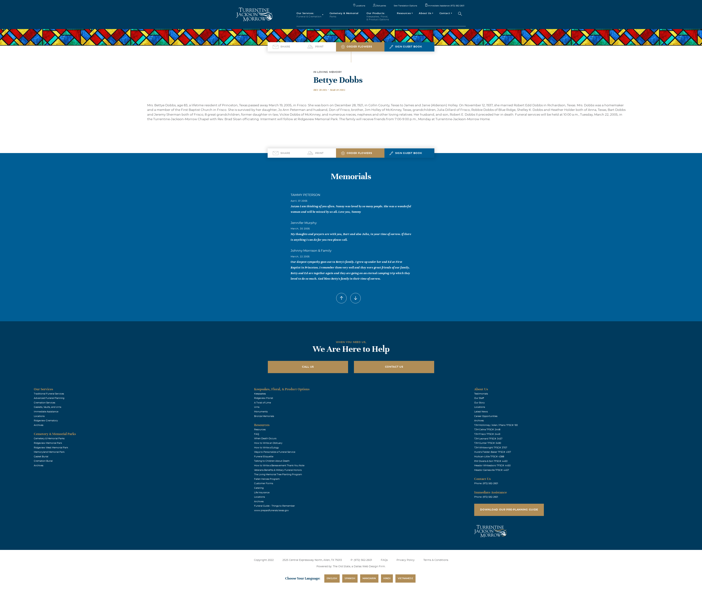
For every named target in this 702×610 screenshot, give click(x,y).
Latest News (481, 412)
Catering (259, 488)
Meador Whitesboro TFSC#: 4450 (492, 465)
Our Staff (479, 398)
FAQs (384, 560)
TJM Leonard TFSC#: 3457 (488, 439)
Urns (256, 407)
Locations (360, 6)
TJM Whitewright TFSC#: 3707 (490, 448)
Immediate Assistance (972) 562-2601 (446, 6)
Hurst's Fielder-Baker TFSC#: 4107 (492, 452)
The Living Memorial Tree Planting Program (278, 474)
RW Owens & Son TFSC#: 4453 (490, 461)
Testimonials (481, 394)
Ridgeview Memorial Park (48, 443)
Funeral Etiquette (263, 456)
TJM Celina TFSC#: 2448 (487, 429)
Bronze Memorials (264, 416)
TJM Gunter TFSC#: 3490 (487, 443)
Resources (260, 429)
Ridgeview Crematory (46, 421)
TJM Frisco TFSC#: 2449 (487, 434)
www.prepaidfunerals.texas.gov (271, 510)
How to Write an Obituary (268, 443)
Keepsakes (260, 394)
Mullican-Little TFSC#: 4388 (489, 456)
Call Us (308, 367)
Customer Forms (263, 483)
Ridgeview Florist (263, 398)
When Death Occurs (265, 438)
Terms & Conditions (435, 560)
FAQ (256, 434)
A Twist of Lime (262, 403)
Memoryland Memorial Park (49, 452)
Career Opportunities (485, 416)
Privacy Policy (406, 560)
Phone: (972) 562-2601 (486, 483)
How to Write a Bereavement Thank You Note (279, 465)
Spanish (350, 578)
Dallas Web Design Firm (369, 566)
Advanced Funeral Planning (49, 398)
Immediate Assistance (46, 412)
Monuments (261, 412)
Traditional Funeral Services (49, 394)
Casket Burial (41, 456)
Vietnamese (405, 578)
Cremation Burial (43, 461)
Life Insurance (261, 492)
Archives (38, 425)
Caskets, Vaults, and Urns (47, 407)
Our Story (479, 403)
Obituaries (381, 6)
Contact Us (394, 367)
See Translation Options (405, 6)
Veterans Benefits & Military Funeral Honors (278, 470)
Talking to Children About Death (272, 461)
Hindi (386, 578)
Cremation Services (44, 403)
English (332, 578)
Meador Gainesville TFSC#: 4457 (491, 470)
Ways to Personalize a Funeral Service (274, 452)
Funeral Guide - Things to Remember (274, 506)
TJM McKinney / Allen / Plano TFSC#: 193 (496, 425)
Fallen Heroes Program (267, 479)
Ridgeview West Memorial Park (51, 448)
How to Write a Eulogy (266, 448)
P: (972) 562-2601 (361, 560)
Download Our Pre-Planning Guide (509, 509)
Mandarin (369, 578)
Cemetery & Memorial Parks (49, 438)
